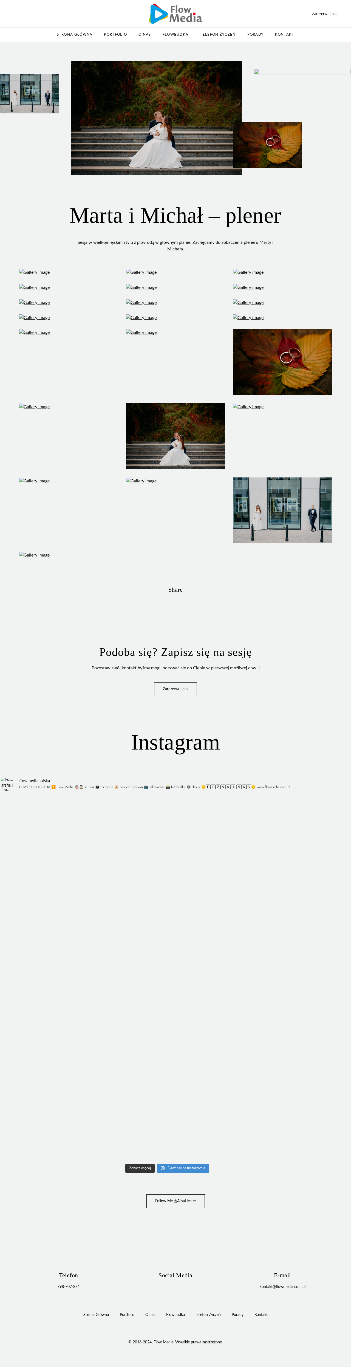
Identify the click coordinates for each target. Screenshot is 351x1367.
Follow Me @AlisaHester (175, 1201)
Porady (255, 35)
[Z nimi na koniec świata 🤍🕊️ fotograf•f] (125, 992)
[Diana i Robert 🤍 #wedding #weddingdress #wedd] (125, 1044)
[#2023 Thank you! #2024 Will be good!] (294, 892)
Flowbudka (176, 35)
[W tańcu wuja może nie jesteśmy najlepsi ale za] (294, 1044)
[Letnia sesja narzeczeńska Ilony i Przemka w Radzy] (294, 840)
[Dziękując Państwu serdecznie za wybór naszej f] (41, 1001)
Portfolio (115, 35)
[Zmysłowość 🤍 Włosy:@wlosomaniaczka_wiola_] (294, 1007)
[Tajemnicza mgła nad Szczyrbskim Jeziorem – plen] (41, 929)
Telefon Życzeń (218, 35)
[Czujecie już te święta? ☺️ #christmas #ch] (294, 1108)
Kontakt (284, 35)
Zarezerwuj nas (324, 14)
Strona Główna (75, 35)
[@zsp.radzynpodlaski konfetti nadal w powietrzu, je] (41, 1125)
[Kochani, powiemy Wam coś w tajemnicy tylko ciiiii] (209, 1050)
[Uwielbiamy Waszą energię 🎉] (41, 797)
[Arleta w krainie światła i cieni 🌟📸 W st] (125, 935)
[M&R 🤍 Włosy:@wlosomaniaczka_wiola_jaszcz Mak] (209, 1007)
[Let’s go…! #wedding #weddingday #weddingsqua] (125, 805)
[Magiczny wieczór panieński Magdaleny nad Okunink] (209, 834)
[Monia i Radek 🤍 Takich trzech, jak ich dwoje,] (41, 1059)
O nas (144, 35)
